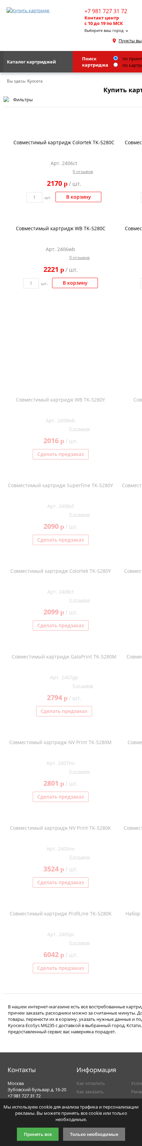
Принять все (38, 1134)
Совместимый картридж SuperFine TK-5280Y (60, 485)
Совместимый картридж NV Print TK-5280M (60, 742)
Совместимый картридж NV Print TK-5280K (60, 828)
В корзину (78, 196)
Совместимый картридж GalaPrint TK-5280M (64, 656)
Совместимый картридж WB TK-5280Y (60, 399)
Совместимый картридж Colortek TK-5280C (63, 142)
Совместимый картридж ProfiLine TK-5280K (61, 913)
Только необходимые (94, 1134)
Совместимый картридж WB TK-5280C (60, 228)
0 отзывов (83, 171)
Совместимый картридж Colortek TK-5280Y (60, 571)
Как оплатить (91, 1083)
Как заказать (90, 1091)
